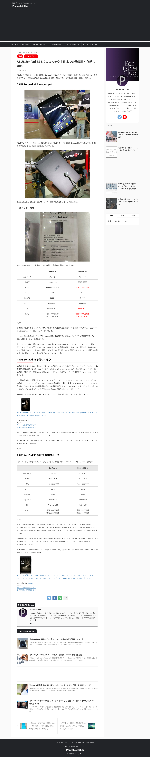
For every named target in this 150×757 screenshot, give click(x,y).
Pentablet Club (20, 6)
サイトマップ (65, 742)
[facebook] (54, 598)
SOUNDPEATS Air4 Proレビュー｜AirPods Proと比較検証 (128, 134)
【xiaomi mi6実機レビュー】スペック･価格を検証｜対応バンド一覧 (56, 639)
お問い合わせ (90, 742)
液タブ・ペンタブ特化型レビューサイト (75, 747)
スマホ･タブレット (91, 44)
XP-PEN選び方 (56, 44)
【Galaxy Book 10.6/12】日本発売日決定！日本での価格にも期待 (55, 655)
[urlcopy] (65, 598)
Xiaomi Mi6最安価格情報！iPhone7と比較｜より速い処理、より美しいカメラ (60, 685)
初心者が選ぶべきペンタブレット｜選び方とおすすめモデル (128, 201)
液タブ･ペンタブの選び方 (21, 45)
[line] (60, 598)
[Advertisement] (75, 25)
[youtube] (34, 624)
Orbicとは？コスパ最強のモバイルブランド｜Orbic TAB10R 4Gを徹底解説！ (128, 186)
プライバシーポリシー (77, 742)
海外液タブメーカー (38, 44)
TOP (57, 742)
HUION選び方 (74, 44)
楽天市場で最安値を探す (26, 427)
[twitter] (49, 598)
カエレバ (30, 420)
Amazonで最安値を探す (26, 425)
